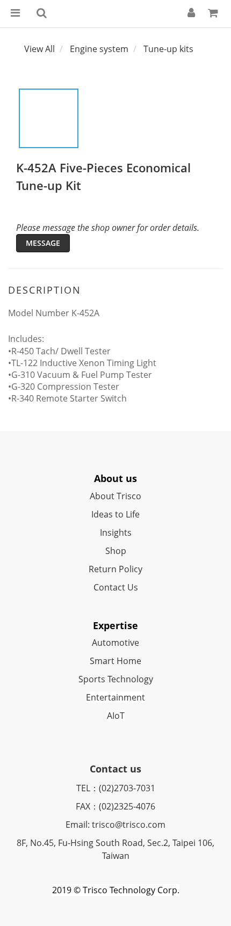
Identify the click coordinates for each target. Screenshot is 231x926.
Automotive (115, 642)
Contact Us (115, 587)
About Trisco (115, 496)
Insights (116, 532)
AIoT (116, 715)
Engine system (99, 49)
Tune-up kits (168, 49)
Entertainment (115, 697)
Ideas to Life (115, 514)
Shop (115, 551)
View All (39, 49)
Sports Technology (115, 679)
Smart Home (115, 661)
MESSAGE (43, 243)
